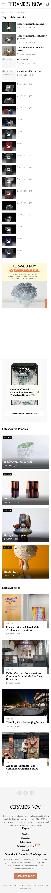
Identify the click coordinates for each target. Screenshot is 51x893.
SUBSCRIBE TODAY (26, 876)
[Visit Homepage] (24, 4)
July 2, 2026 (10, 576)
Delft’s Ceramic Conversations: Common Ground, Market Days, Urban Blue (24, 676)
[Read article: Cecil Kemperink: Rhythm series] (9, 51)
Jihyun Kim (11, 571)
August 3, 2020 (24, 27)
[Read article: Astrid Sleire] (25, 488)
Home (4, 12)
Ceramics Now (18, 885)
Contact (25, 849)
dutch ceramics (19, 12)
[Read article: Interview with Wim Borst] (9, 75)
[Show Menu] (3, 4)
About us (25, 834)
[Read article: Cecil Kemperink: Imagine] (9, 27)
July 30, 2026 (12, 772)
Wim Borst (22, 59)
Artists (7, 438)
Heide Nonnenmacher (18, 461)
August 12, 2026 (11, 502)
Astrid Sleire (11, 498)
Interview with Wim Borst (30, 71)
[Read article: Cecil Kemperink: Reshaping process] (9, 39)
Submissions (25, 842)
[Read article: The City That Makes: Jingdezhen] (25, 706)
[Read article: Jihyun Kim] (25, 562)
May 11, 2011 (23, 75)
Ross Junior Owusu (15, 535)
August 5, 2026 (13, 726)
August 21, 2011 (24, 63)
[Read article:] (9, 87)
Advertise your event (25, 846)
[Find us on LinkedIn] (32, 793)
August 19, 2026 (14, 634)
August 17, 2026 (11, 466)
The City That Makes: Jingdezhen (25, 722)
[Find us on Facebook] (25, 793)
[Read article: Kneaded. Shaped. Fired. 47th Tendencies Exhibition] (25, 611)
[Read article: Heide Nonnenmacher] (25, 452)
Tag (10, 12)
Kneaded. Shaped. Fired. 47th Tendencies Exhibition (22, 629)
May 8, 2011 (22, 179)
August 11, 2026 (11, 539)
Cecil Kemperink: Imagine (30, 24)
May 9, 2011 (22, 84)
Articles (9, 623)
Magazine (25, 838)
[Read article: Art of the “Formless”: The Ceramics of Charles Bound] (25, 749)
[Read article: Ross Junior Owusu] (25, 525)
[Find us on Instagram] (19, 793)
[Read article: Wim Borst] (9, 63)
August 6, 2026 (13, 683)
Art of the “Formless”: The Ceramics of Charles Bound (22, 767)
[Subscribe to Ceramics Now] (47, 4)
